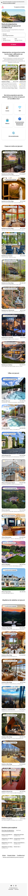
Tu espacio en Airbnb (19, 7)
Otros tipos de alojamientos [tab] (8, 830)
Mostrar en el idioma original (9, 3)
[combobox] (13, 35)
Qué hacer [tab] (18, 830)
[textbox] (7, 40)
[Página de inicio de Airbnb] (3, 7)
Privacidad (10, 889)
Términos (16, 889)
